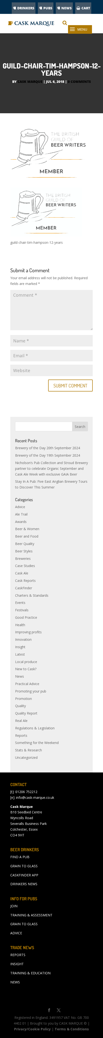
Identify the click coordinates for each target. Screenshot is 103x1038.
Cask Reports (25, 580)
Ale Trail (21, 514)
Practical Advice (27, 683)
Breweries (23, 558)
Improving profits (28, 632)
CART (85, 8)
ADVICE (16, 933)
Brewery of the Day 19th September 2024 (47, 455)
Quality (20, 705)
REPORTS (17, 955)
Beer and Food (26, 536)
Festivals (22, 610)
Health (20, 625)
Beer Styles (24, 551)
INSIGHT (17, 964)
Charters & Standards (31, 595)
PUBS (47, 8)
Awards (21, 521)
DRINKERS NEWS (23, 884)
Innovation (23, 639)
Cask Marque (29, 81)
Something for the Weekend (37, 742)
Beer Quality (24, 543)
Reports (21, 735)
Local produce (26, 661)
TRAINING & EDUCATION (30, 973)
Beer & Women (27, 529)
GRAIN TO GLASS (24, 866)
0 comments (79, 81)
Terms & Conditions (72, 1029)
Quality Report (26, 713)
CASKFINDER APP (24, 875)
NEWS (66, 8)
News (19, 676)
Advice (20, 507)
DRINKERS (25, 8)
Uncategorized (26, 757)
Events (20, 602)
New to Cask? (25, 669)
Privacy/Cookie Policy (32, 1029)
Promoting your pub (30, 691)
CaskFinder (23, 588)
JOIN (13, 906)
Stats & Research (28, 750)
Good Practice (26, 617)
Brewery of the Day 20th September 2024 (47, 448)
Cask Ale (21, 573)
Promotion (23, 698)
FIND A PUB (19, 857)
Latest (20, 654)
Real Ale (21, 720)
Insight (20, 647)
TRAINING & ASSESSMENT (31, 915)
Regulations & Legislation (35, 728)
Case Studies (25, 565)
